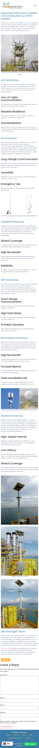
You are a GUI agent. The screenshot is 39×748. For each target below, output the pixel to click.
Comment (4, 675)
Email (2, 705)
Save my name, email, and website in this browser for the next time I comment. (18, 721)
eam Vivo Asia (6, 648)
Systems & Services (14, 738)
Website (2, 712)
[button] (30, 744)
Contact (28, 738)
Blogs (24, 735)
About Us (16, 735)
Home (9, 735)
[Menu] (35, 5)
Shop (31, 735)
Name (2, 698)
